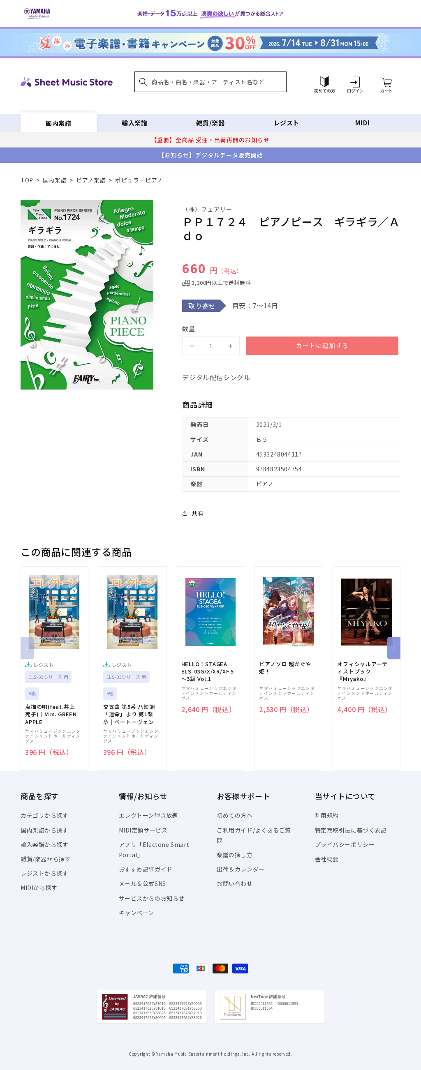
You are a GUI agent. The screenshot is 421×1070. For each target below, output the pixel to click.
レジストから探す (45, 873)
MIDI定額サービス (143, 830)
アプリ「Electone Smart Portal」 (154, 849)
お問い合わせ (235, 883)
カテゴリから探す (45, 815)
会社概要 (327, 859)
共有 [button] (198, 513)
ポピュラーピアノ (139, 180)
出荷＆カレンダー (241, 869)
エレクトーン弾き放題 (148, 815)
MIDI (362, 122)
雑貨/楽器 (210, 122)
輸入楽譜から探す (45, 844)
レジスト (286, 122)
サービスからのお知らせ (152, 898)
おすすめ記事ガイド (146, 869)
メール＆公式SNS (142, 883)
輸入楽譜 (134, 122)
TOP (27, 180)
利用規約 (327, 815)
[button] (210, 81)
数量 (188, 328)
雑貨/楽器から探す (46, 859)
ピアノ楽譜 (91, 180)
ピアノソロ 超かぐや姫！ (285, 667)
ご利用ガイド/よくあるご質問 (254, 835)
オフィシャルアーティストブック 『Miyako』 (362, 671)
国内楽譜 (58, 122)
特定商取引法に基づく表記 (351, 830)
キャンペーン (137, 913)
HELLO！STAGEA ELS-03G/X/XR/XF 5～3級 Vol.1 (207, 671)
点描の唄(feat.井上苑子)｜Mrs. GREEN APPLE (51, 714)
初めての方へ (235, 815)
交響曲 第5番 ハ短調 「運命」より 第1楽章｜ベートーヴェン (129, 714)
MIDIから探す (39, 887)
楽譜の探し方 (235, 855)
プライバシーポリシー (345, 844)
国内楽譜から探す (45, 830)
